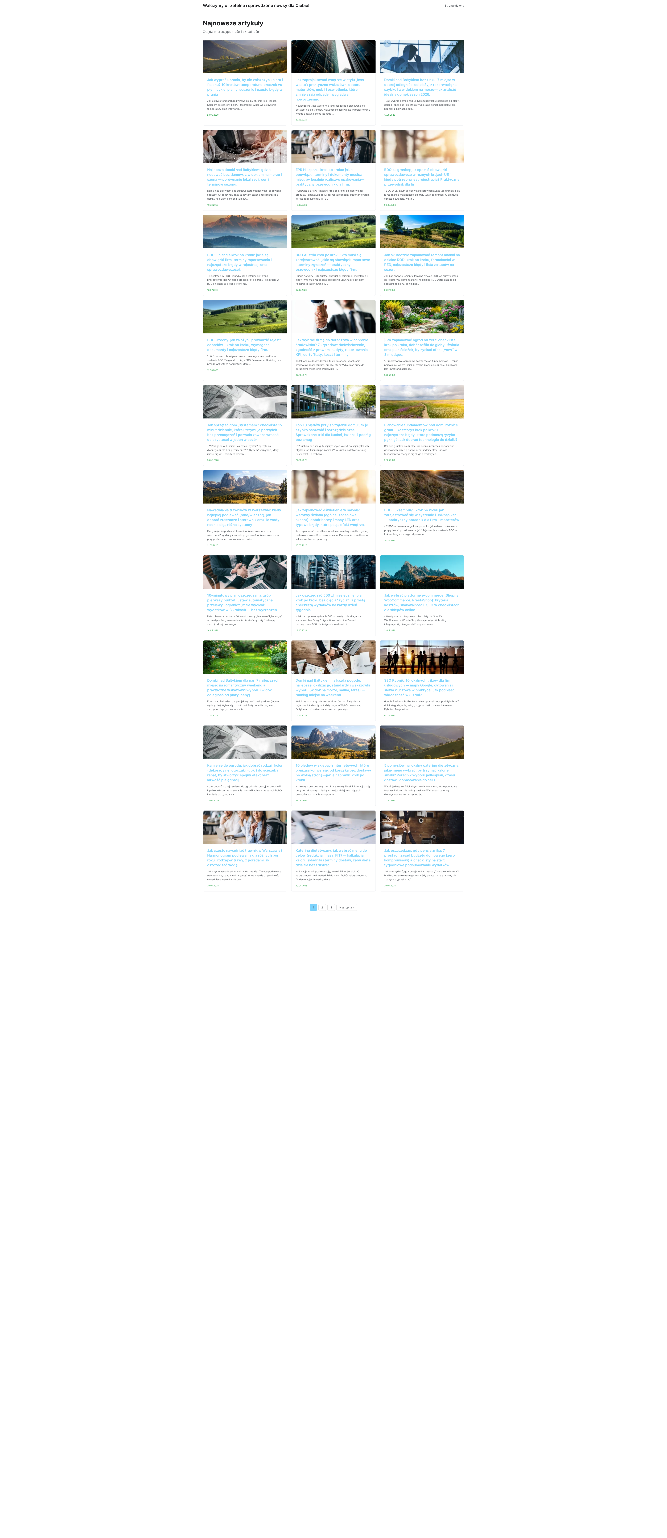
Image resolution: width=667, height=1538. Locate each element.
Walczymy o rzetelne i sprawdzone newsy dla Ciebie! (256, 5)
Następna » (346, 907)
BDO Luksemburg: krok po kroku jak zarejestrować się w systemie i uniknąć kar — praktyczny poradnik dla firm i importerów (421, 515)
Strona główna (454, 5)
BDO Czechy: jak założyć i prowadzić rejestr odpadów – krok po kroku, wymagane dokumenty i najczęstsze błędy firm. (244, 345)
